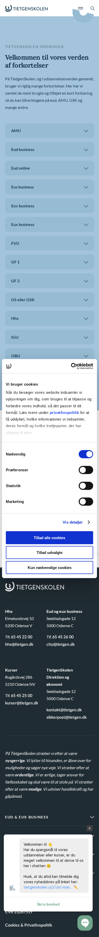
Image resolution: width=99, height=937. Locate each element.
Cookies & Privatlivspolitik (28, 925)
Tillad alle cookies (49, 537)
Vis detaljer (73, 522)
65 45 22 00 (21, 637)
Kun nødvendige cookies (50, 567)
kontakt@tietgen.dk (64, 710)
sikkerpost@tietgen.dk (66, 717)
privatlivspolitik (65, 412)
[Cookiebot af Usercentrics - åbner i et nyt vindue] (71, 366)
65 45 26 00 (63, 637)
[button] (85, 923)
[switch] (86, 470)
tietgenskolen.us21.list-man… (48, 887)
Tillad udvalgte (49, 552)
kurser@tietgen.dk (21, 703)
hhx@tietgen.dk (19, 644)
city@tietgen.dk (60, 644)
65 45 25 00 (21, 696)
